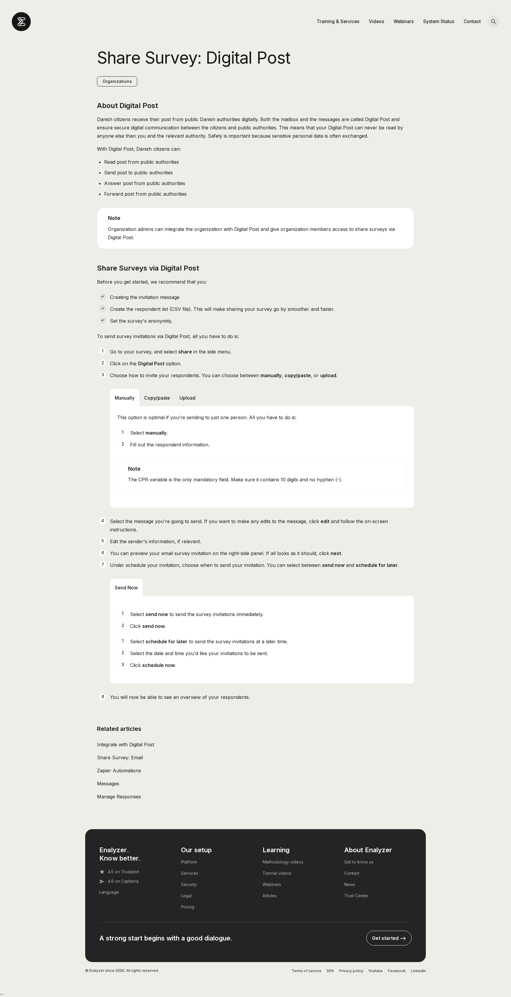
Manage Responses (119, 797)
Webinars (404, 21)
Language (109, 892)
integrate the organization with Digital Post (212, 229)
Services (189, 873)
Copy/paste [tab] (157, 398)
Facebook (397, 971)
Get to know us (358, 861)
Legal (186, 895)
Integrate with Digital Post (125, 744)
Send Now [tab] (126, 588)
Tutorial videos (277, 873)
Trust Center (356, 895)
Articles (270, 895)
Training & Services (338, 21)
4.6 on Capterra (123, 881)
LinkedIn (418, 971)
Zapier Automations (119, 771)
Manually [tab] (125, 398)
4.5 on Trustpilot (123, 871)
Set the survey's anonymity (140, 321)
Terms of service (306, 971)
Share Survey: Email (120, 757)
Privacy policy (351, 971)
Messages (108, 784)
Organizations (117, 81)
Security (189, 884)
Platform (189, 861)
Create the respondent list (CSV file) (150, 309)
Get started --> (389, 938)
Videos (376, 21)
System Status (438, 21)
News (349, 884)
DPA (330, 971)
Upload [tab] (187, 398)
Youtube (375, 971)
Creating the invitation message (145, 297)
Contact (472, 21)
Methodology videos (283, 861)
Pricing (187, 906)
